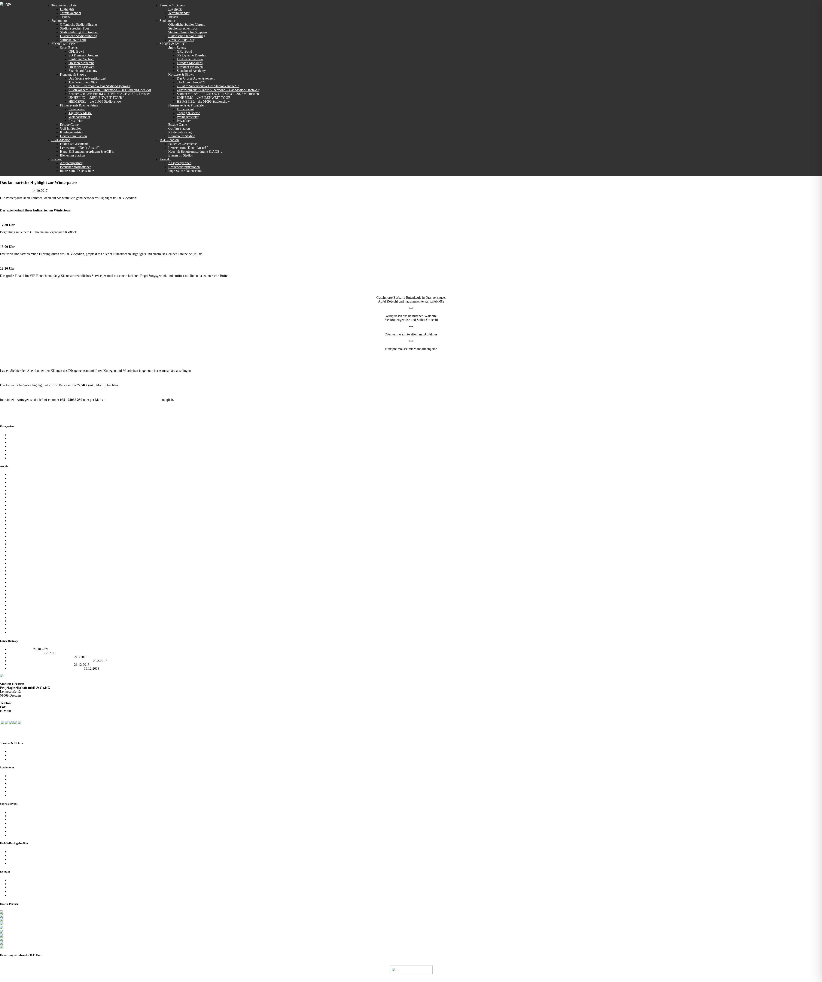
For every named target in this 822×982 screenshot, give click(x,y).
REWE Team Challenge (25, 653)
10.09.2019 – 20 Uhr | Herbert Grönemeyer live (41, 664)
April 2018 (16, 513)
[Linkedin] (19, 723)
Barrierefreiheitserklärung (26, 895)
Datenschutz (125, 980)
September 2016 (20, 578)
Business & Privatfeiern (24, 819)
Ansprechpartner (20, 880)
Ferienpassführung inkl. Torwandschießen (37, 795)
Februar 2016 (18, 601)
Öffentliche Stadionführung (27, 776)
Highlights (16, 755)
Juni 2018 (15, 505)
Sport (12, 454)
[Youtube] (15, 723)
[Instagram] (11, 723)
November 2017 (20, 532)
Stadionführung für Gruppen (28, 783)
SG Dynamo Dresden (23, 450)
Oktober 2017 (18, 536)
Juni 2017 (15, 551)
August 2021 (17, 478)
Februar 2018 (18, 521)
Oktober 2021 (18, 474)
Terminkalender (19, 751)
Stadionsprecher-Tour (23, 779)
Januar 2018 (17, 524)
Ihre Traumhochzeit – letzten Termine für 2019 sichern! (46, 668)
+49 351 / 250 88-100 (27, 703)
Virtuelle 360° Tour (22, 791)
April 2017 (16, 559)
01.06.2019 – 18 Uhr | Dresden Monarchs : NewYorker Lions (50, 661)
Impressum (16, 891)
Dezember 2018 (19, 490)
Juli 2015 (15, 624)
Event (12, 438)
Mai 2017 (15, 555)
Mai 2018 (15, 509)
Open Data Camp (20, 649)
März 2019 (16, 482)
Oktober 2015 (18, 613)
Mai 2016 (15, 594)
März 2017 (16, 563)
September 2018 (20, 501)
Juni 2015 (15, 628)
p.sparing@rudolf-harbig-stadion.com (133, 400)
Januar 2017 (17, 567)
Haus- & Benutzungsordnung (171, 980)
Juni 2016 (15, 590)
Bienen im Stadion (21, 863)
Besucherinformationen (24, 884)
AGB (141, 980)
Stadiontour (16, 458)
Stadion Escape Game (23, 823)
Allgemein (55, 190)
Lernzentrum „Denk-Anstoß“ (28, 855)
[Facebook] (2, 723)
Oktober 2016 (18, 574)
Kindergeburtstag (20, 831)
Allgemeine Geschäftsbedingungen (32, 859)
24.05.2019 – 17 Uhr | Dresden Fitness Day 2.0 (41, 657)
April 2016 (16, 598)
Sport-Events (17, 812)
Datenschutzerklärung (23, 887)
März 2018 (16, 517)
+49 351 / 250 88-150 (22, 707)
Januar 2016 (17, 605)
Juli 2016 (15, 586)
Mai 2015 (15, 632)
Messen (14, 446)
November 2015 (20, 609)
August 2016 (17, 582)
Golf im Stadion (19, 827)
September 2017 (20, 540)
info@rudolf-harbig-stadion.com (34, 711)
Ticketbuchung (19, 759)
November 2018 (20, 494)
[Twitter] (6, 723)
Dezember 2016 (19, 571)
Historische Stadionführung (27, 787)
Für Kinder (16, 442)
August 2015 (17, 621)
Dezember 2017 (19, 528)
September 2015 (20, 617)
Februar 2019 (18, 486)
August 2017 (17, 544)
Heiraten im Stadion (22, 835)
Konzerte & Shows (21, 816)
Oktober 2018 (18, 497)
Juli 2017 (15, 547)
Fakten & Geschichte (23, 852)
